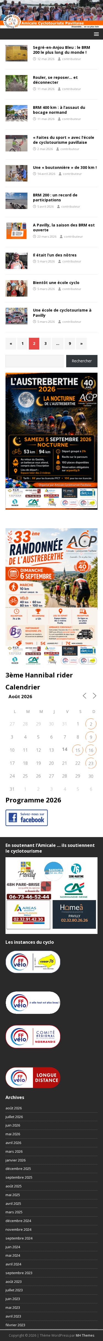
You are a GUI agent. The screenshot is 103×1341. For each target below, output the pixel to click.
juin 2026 (12, 1125)
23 (90, 763)
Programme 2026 (33, 799)
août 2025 (13, 1186)
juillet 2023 (14, 1290)
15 (77, 750)
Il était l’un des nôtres (55, 255)
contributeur (71, 59)
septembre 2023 (18, 1272)
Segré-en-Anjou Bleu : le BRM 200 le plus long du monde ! (61, 50)
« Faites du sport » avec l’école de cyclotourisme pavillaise (63, 140)
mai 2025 (12, 1194)
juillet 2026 (14, 1116)
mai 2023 (12, 1307)
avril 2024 (13, 1264)
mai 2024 (12, 1255)
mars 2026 (14, 1151)
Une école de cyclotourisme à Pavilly (62, 312)
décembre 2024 (18, 1220)
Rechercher (82, 360)
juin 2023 (12, 1298)
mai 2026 (12, 1133)
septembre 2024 (18, 1238)
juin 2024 (12, 1246)
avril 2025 (13, 1203)
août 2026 (13, 1108)
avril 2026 (13, 1142)
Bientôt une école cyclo (56, 282)
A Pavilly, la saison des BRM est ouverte (64, 227)
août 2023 (13, 1281)
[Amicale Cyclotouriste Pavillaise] (51, 25)
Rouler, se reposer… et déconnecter (55, 80)
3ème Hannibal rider (39, 674)
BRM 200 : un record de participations (55, 197)
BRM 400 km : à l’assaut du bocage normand (59, 110)
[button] (95, 34)
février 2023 (15, 1324)
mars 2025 (14, 1211)
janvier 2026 (15, 1160)
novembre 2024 (18, 1229)
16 (90, 750)
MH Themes (85, 1335)
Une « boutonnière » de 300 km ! (65, 167)
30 (90, 776)
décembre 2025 (18, 1168)
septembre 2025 (18, 1177)
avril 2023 (13, 1316)
